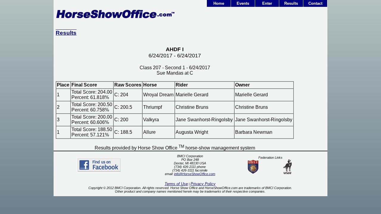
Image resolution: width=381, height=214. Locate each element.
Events (243, 3)
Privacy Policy (203, 184)
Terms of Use (176, 184)
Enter (267, 3)
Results (291, 3)
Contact (315, 3)
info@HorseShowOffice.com (194, 174)
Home (218, 3)
